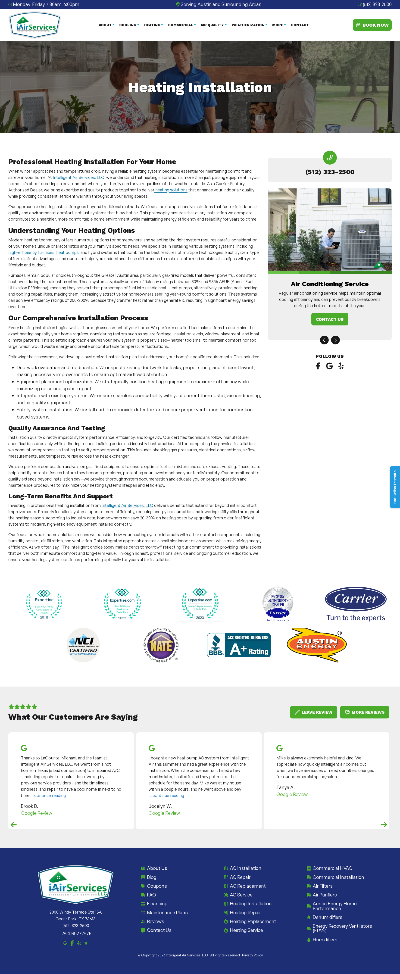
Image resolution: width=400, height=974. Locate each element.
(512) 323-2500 (377, 4)
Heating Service (246, 930)
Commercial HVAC (332, 868)
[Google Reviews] (86, 942)
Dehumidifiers (327, 917)
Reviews (155, 921)
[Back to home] (34, 25)
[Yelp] (341, 366)
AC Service (241, 895)
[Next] (335, 340)
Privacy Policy (252, 955)
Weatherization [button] (248, 25)
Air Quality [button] (212, 25)
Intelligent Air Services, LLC (78, 177)
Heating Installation (251, 903)
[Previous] (324, 340)
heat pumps (67, 252)
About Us (157, 868)
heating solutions (171, 189)
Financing (157, 903)
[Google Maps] (329, 366)
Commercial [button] (180, 25)
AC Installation (245, 868)
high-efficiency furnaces (31, 252)
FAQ (151, 895)
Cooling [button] (127, 25)
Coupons (157, 886)
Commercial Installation (338, 877)
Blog (151, 877)
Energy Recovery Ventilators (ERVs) (342, 928)
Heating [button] (152, 25)
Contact (300, 25)
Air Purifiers (325, 895)
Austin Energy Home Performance (335, 906)
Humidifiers (325, 940)
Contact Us (330, 319)
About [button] (105, 25)
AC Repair (240, 877)
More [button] (277, 25)
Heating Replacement (253, 921)
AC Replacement (248, 886)
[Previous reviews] (14, 824)
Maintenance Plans (167, 912)
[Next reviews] (384, 824)
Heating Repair (245, 912)
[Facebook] (318, 366)
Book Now (375, 25)
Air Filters (323, 886)
